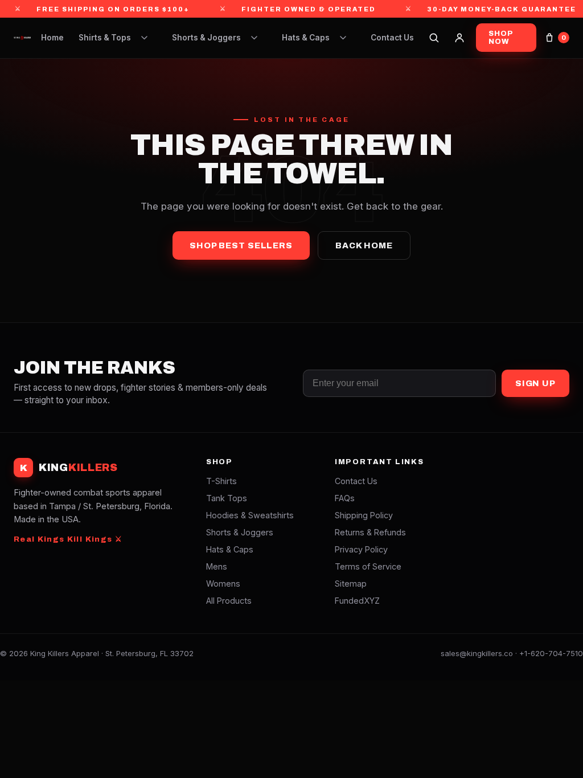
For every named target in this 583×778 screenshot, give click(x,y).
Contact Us (392, 37)
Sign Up (535, 383)
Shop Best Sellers (241, 245)
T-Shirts (221, 481)
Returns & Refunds (370, 532)
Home (52, 37)
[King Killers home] (22, 37)
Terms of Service (368, 566)
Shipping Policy (364, 515)
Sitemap (351, 583)
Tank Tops (226, 498)
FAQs (345, 498)
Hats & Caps (306, 37)
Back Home (364, 245)
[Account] (459, 37)
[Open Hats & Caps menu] (343, 37)
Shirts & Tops (105, 37)
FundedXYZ (357, 600)
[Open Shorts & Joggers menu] (254, 37)
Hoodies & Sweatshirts (250, 515)
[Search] (433, 37)
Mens (216, 566)
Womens (223, 583)
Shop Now (500, 38)
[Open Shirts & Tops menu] (144, 37)
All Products (229, 600)
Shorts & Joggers (206, 37)
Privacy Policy (361, 549)
